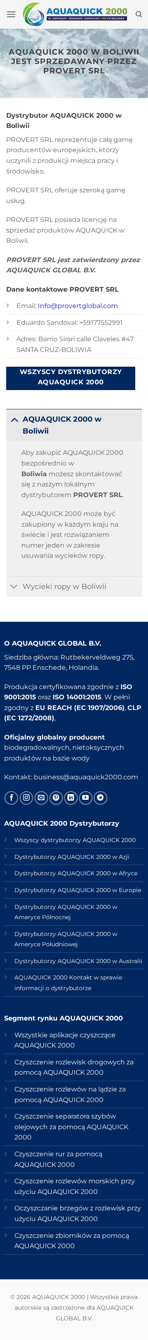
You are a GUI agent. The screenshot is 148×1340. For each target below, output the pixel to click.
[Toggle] (14, 419)
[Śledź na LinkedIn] (71, 798)
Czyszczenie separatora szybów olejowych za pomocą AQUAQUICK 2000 (71, 1126)
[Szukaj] (139, 14)
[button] (11, 14)
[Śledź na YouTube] (85, 798)
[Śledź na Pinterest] (56, 798)
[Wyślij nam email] (41, 798)
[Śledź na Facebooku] (11, 798)
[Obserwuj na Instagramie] (26, 798)
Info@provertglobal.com (78, 306)
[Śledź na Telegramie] (100, 798)
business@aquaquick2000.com (86, 777)
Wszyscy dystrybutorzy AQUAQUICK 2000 (75, 840)
